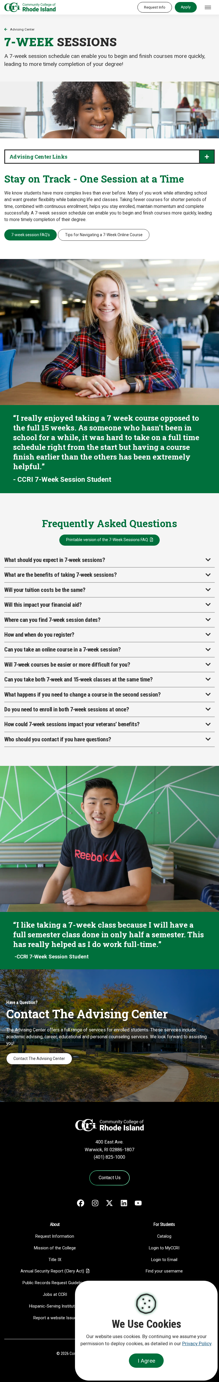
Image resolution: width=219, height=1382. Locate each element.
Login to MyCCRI (164, 1248)
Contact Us (110, 1177)
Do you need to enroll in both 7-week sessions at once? (66, 709)
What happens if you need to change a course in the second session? (82, 694)
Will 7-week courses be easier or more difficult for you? (67, 664)
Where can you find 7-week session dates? (52, 619)
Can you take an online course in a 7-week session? (62, 649)
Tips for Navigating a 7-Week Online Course (104, 234)
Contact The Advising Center (39, 1058)
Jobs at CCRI (55, 1294)
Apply (185, 7)
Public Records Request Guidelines (55, 1282)
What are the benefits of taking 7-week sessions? (60, 574)
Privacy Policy (196, 1343)
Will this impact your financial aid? (43, 604)
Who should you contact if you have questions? (57, 739)
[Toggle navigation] (208, 7)
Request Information (54, 1236)
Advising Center (22, 29)
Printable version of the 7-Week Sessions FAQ (107, 539)
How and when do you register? (39, 634)
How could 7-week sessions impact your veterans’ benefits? (72, 724)
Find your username (164, 1271)
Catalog (164, 1236)
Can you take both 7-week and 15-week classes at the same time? (78, 679)
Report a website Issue (54, 1317)
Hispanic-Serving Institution (54, 1306)
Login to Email (164, 1259)
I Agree (146, 1360)
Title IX (54, 1259)
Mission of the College (55, 1248)
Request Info (154, 7)
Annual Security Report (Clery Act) (52, 1271)
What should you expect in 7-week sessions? (54, 560)
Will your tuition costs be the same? (44, 589)
